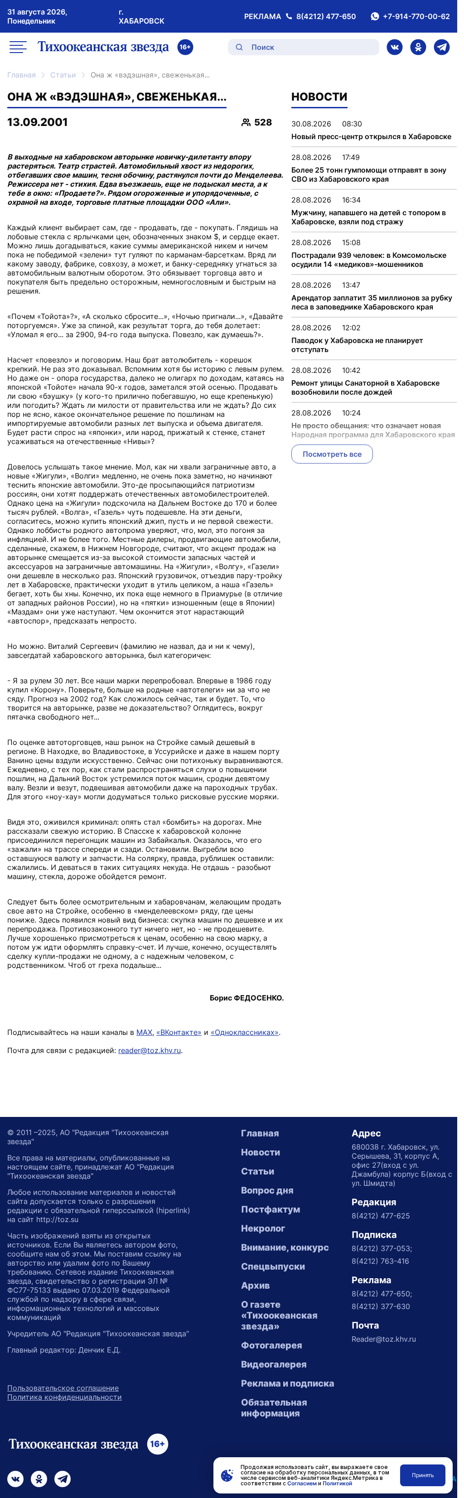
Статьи (63, 74)
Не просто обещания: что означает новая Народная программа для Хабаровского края (373, 430)
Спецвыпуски (273, 1266)
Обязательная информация (274, 1408)
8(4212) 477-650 (326, 16)
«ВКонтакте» (179, 1032)
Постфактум (270, 1209)
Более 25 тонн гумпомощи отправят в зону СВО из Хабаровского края (368, 174)
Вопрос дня (267, 1190)
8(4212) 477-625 (381, 1215)
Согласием (302, 1483)
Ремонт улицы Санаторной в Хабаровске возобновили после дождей (365, 387)
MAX (144, 1032)
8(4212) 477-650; (382, 1293)
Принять (423, 1475)
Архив (255, 1285)
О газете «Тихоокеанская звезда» (279, 1315)
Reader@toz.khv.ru (384, 1338)
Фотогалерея (271, 1345)
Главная (21, 74)
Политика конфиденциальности (64, 1396)
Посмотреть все (332, 454)
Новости (260, 1152)
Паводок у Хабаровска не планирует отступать (357, 345)
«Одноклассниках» (245, 1032)
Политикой (337, 1483)
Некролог (263, 1228)
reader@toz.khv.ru (149, 1050)
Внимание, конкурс (285, 1247)
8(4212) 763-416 (380, 1261)
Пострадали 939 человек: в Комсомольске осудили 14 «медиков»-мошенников (368, 260)
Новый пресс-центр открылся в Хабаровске (371, 136)
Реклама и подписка (287, 1383)
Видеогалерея (274, 1364)
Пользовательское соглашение (63, 1387)
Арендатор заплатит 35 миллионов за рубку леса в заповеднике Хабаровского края (371, 302)
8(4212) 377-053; (382, 1248)
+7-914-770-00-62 (416, 16)
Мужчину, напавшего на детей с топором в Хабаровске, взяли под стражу (368, 217)
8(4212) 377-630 (381, 1306)
